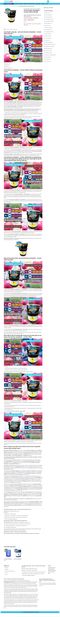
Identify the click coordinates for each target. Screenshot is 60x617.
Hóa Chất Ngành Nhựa (48, 48)
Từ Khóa (8, 29)
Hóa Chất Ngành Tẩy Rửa (48, 31)
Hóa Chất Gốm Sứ (47, 25)
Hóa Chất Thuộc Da (47, 33)
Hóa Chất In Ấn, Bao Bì (48, 27)
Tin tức (6, 572)
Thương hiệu (38, 3)
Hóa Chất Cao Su (47, 12)
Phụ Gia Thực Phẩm (47, 50)
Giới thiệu (16, 3)
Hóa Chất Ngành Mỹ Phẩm (49, 21)
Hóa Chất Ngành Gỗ (47, 23)
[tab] (5, 29)
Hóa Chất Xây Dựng (47, 38)
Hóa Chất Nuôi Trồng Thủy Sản (49, 44)
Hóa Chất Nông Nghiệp (48, 42)
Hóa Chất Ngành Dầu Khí (48, 19)
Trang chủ (6, 6)
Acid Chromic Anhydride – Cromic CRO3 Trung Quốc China (8, 559)
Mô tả (5, 29)
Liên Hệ (46, 3)
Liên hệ (6, 574)
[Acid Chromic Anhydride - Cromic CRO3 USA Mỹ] (23, 48)
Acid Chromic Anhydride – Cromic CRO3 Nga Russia (18, 559)
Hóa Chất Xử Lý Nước (48, 52)
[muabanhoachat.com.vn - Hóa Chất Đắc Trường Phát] (8, 1)
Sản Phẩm (21, 3)
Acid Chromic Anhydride (36, 8)
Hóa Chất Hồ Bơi (47, 59)
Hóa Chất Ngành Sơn (48, 29)
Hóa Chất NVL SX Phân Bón (49, 46)
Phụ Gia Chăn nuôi (47, 61)
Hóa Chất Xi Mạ (14, 6)
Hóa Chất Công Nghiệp (48, 10)
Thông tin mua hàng (13, 29)
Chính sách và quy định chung (29, 3)
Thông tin (43, 3)
